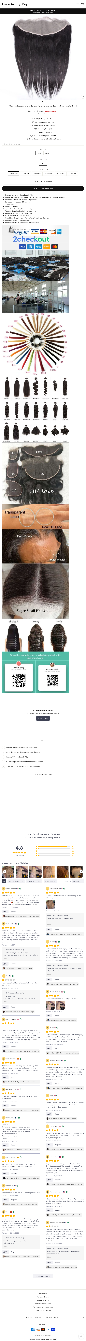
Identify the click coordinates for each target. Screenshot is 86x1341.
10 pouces (13, 173)
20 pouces (72, 173)
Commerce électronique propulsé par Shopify (43, 1339)
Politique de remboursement (43, 1307)
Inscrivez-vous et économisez (42, 1317)
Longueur (43, 169)
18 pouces (60, 173)
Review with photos (16, 881)
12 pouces (25, 173)
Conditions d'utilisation (43, 1310)
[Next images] (81, 871)
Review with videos (34, 881)
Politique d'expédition (43, 1304)
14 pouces (37, 173)
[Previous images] (4, 871)
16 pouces (48, 173)
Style (43, 149)
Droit (43, 163)
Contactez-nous (43, 1300)
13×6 (47, 153)
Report (13, 912)
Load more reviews (43, 1276)
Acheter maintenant (43, 188)
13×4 (39, 153)
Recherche (43, 1293)
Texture (43, 159)
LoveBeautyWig (14, 4)
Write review (43, 718)
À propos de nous (43, 1297)
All (4, 881)
